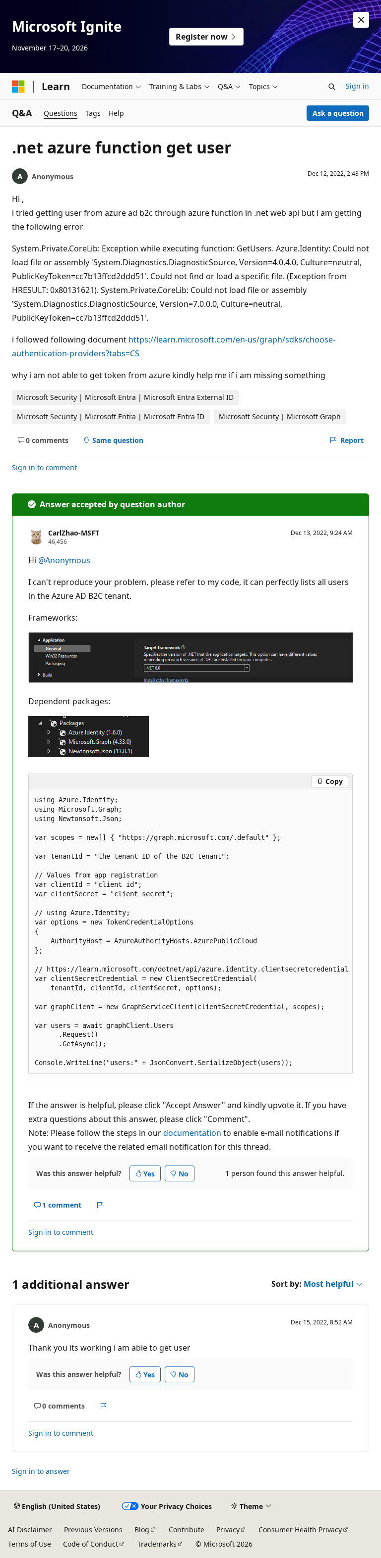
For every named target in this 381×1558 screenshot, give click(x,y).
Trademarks (157, 1544)
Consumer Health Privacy (300, 1529)
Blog (141, 1529)
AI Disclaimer (30, 1529)
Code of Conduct (90, 1544)
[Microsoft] (18, 86)
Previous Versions (93, 1529)
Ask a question (338, 113)
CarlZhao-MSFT (73, 532)
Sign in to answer (41, 1471)
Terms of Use (29, 1544)
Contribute (186, 1529)
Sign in (357, 86)
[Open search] (332, 87)
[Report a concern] (100, 1205)
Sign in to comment (44, 467)
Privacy (228, 1529)
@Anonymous (64, 560)
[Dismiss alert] (361, 20)
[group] (190, 931)
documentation (192, 1132)
